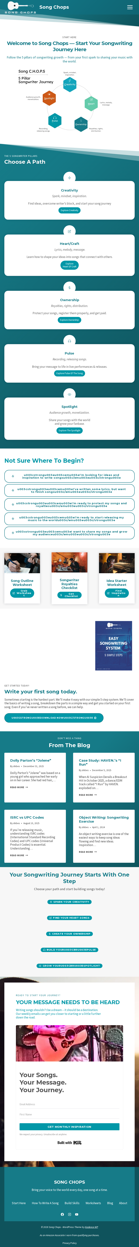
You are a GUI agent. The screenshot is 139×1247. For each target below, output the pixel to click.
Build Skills (72, 1203)
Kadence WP (91, 1227)
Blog (110, 1203)
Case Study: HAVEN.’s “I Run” (100, 762)
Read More (18, 787)
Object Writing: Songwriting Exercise (104, 819)
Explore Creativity (69, 210)
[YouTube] (76, 1214)
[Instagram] (69, 1214)
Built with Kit (70, 1142)
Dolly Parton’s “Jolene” (30, 760)
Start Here (19, 1203)
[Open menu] (130, 7)
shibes (16, 766)
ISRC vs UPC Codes (27, 817)
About (123, 1203)
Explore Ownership (69, 319)
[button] (69, 476)
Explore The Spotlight (69, 430)
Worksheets (93, 1203)
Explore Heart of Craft (69, 265)
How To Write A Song (45, 1203)
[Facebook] (62, 1214)
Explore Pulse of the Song (69, 373)
